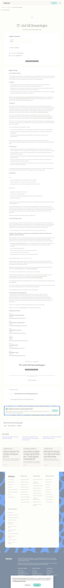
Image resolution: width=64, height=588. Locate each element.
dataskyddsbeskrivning (19, 581)
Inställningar (27, 585)
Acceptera (36, 585)
